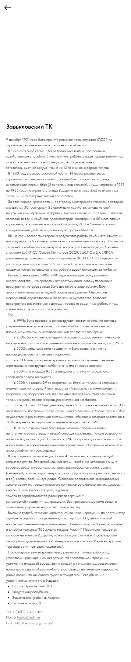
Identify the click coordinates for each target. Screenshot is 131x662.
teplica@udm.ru (28, 617)
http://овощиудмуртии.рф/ (34, 623)
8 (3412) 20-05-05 (27, 612)
